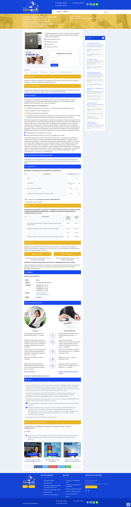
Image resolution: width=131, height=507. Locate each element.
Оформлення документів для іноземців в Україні (84, 18)
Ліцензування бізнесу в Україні (94, 77)
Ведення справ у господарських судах (94, 109)
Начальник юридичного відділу (73, 489)
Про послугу (34, 72)
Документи (44, 72)
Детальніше (33, 454)
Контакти (65, 11)
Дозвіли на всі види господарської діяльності (95, 80)
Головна (58, 11)
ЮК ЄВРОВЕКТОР (30, 7)
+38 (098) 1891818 (62, 5)
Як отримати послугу (65, 72)
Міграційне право (48, 483)
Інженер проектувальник (72, 494)
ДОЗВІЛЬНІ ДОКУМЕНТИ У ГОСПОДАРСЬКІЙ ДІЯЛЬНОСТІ (95, 73)
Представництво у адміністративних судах (92, 117)
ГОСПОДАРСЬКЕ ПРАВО (93, 43)
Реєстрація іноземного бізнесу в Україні (94, 67)
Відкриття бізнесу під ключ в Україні (93, 50)
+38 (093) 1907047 (79, 3)
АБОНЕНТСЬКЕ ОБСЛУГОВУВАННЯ (92, 122)
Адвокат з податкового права (73, 491)
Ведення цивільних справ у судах (95, 113)
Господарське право (49, 480)
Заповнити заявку (91, 487)
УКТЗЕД (31, 486)
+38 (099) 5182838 (62, 3)
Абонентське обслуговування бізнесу (94, 127)
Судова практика (48, 492)
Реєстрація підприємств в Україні (94, 46)
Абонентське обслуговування (51, 494)
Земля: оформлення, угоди (93, 99)
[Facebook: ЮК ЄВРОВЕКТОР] (86, 490)
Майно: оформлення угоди (93, 96)
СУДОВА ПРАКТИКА (92, 103)
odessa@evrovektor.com (42, 294)
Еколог (67, 496)
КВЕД (25, 486)
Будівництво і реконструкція (93, 93)
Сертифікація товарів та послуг (94, 84)
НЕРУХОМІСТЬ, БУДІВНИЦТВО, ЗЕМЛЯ (95, 89)
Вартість (53, 72)
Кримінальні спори (91, 106)
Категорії (88, 38)
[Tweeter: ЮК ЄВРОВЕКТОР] (89, 490)
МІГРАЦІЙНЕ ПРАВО (76, 16)
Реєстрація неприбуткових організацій (93, 54)
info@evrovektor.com (41, 293)
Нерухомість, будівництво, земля (52, 489)
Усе (27, 72)
